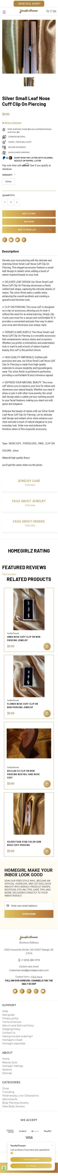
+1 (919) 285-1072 (30, 960)
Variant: (7, 175)
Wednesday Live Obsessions (20, 1095)
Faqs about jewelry (29, 501)
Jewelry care (29, 481)
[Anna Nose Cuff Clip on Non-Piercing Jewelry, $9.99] (29, 609)
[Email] (11, 240)
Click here (30, 485)
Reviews (7, 1069)
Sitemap (7, 1073)
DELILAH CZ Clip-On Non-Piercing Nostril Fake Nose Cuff (23, 774)
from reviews (9, 574)
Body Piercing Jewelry (15, 1102)
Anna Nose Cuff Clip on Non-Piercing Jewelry (24, 639)
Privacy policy (10, 1018)
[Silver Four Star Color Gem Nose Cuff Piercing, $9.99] (29, 814)
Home (5, 1058)
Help (5, 1011)
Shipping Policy (11, 1029)
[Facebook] (4, 240)
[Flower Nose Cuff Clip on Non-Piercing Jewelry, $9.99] (29, 676)
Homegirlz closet (12, 1040)
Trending (8, 1092)
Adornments (9, 1099)
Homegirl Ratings (12, 1066)
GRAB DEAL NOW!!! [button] (29, 3)
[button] (11, 122)
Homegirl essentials (13, 1043)
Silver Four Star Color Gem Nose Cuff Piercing (24, 843)
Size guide (8, 1014)
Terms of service (11, 1022)
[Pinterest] (24, 240)
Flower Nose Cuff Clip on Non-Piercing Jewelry (22, 706)
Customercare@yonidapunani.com (29, 970)
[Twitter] (17, 240)
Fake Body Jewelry (13, 1106)
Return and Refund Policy (18, 1025)
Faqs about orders (29, 521)
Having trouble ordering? (17, 1036)
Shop (5, 1088)
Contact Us (8, 1032)
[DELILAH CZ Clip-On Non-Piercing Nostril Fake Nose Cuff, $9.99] (29, 743)
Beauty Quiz (9, 1062)
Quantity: (8, 195)
